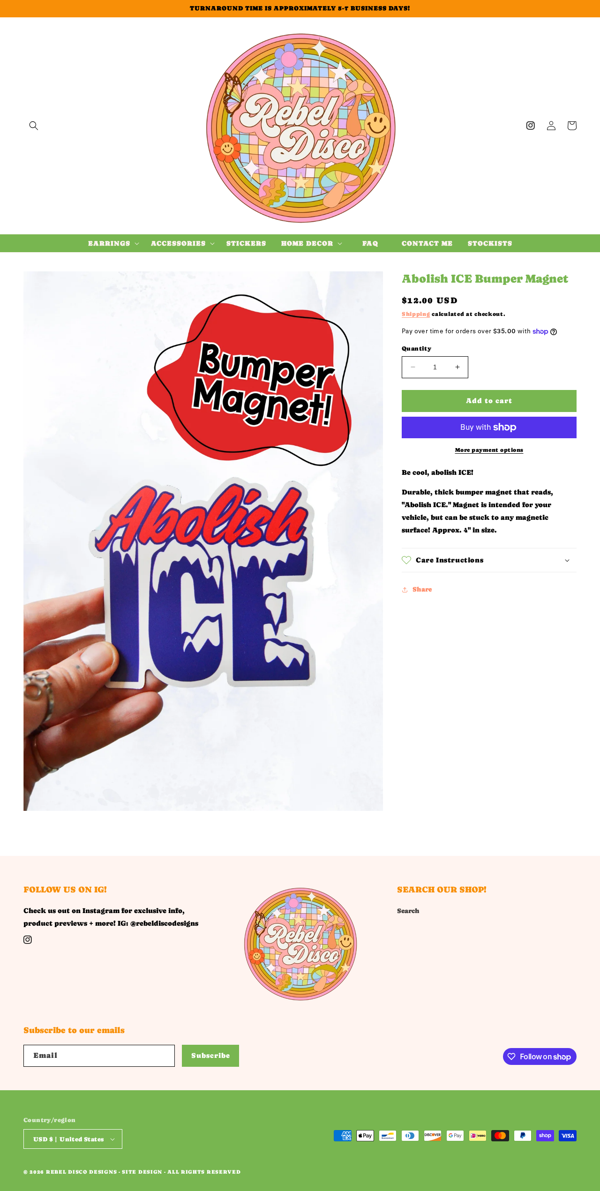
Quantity (416, 348)
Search (408, 910)
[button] (33, 125)
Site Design (142, 1172)
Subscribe (210, 1055)
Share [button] (422, 589)
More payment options (489, 450)
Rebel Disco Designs (81, 1172)
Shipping (416, 314)
